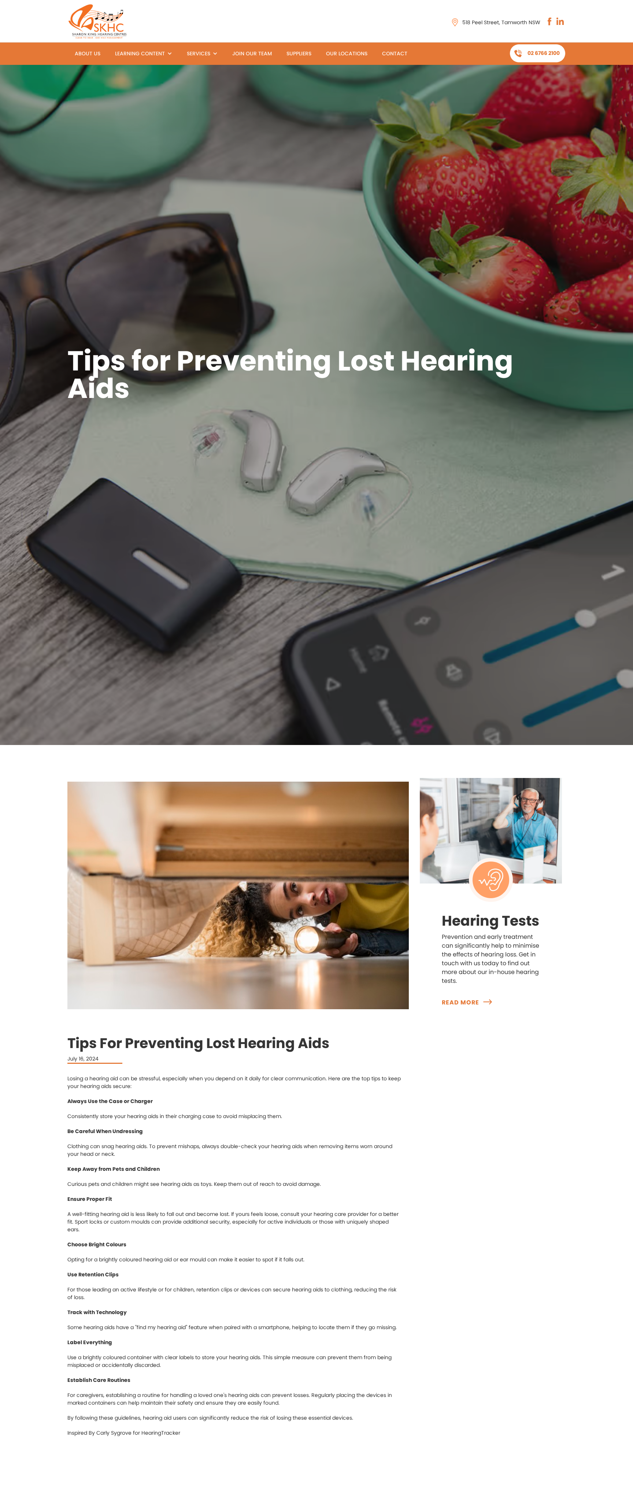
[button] (143, 54)
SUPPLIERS (298, 53)
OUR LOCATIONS (346, 53)
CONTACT (394, 53)
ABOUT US (87, 53)
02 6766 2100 (544, 53)
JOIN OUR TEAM (252, 53)
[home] (98, 21)
